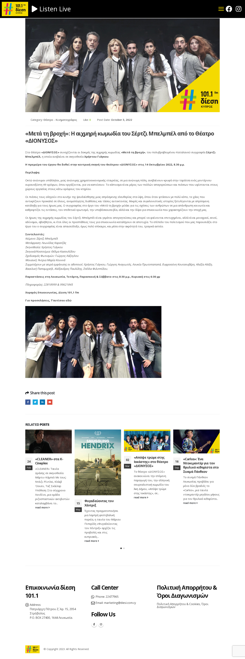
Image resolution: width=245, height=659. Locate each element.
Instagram (101, 624)
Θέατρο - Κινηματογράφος (60, 119)
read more (41, 507)
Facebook (27, 402)
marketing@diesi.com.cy (120, 603)
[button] (121, 548)
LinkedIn (42, 402)
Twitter (35, 402)
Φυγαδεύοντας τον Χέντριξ (99, 503)
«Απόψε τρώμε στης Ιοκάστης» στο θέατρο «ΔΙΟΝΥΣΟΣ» (151, 461)
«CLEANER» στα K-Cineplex (49, 461)
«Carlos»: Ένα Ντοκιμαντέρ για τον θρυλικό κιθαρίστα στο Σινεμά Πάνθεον (201, 465)
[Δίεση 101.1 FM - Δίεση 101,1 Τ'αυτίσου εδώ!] (32, 649)
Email (49, 402)
